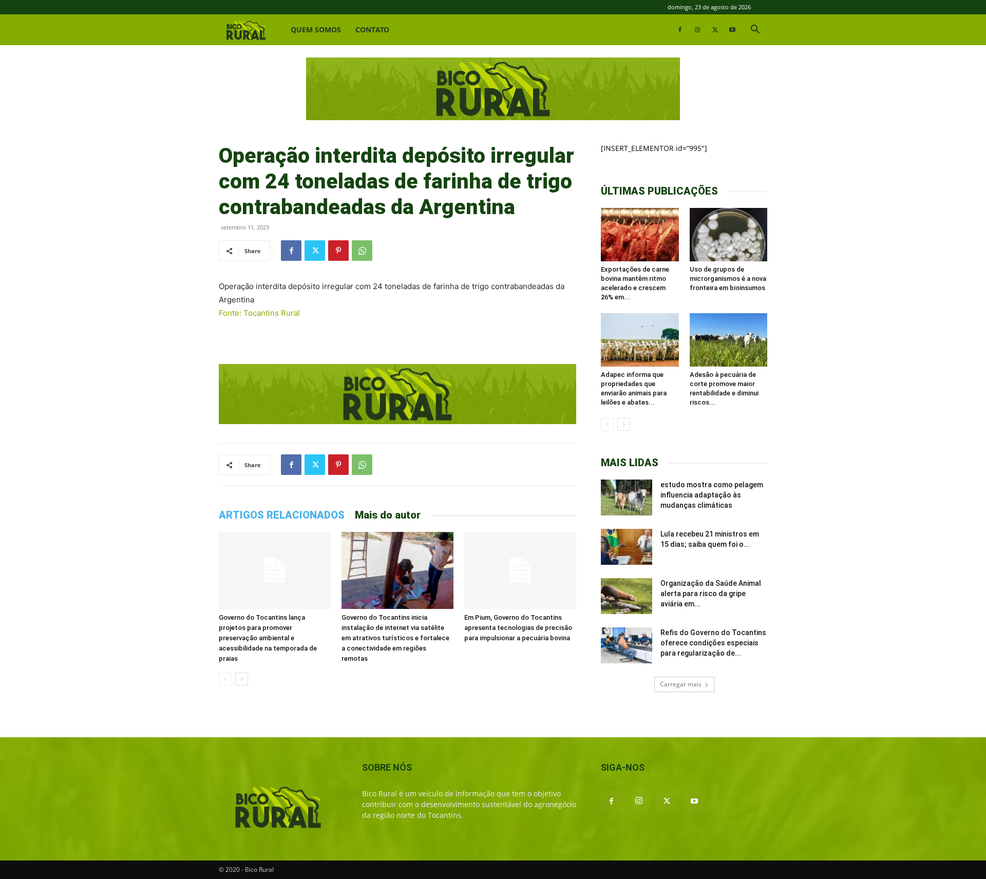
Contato (372, 29)
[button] (755, 30)
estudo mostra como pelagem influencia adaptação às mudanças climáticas (711, 495)
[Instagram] (697, 29)
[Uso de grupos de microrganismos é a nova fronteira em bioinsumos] (729, 234)
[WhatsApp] (362, 250)
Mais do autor (388, 515)
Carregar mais (680, 684)
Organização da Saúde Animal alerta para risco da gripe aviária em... (710, 593)
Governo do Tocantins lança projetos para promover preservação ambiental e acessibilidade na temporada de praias (268, 638)
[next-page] (241, 679)
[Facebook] (680, 29)
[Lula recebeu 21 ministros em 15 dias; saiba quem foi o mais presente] (626, 547)
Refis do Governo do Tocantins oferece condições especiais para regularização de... (713, 642)
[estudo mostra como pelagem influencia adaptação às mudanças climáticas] (626, 497)
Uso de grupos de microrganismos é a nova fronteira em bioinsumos (728, 278)
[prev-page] (225, 679)
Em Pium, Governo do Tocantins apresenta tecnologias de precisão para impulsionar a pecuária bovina (518, 628)
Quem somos (316, 29)
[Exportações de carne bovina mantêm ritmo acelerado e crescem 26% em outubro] (640, 234)
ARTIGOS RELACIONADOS (282, 515)
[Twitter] (715, 29)
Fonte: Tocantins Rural (259, 313)
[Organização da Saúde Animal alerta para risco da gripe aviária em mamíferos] (626, 596)
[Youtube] (732, 29)
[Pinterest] (338, 250)
